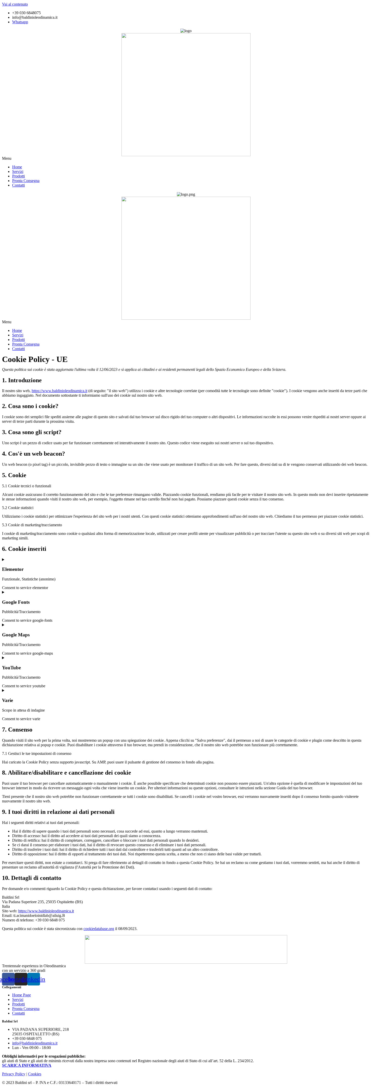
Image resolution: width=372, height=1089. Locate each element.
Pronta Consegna (25, 180)
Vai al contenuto (15, 4)
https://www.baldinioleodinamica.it (59, 391)
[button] (186, 158)
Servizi (17, 171)
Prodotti (18, 176)
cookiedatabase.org (99, 928)
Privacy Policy (13, 1074)
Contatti (18, 185)
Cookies (34, 1074)
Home (17, 167)
